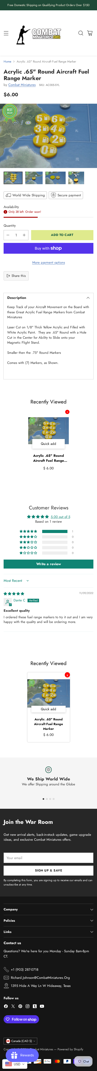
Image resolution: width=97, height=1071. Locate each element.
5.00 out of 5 (60, 516)
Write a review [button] (48, 564)
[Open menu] (6, 33)
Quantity (10, 225)
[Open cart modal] (89, 33)
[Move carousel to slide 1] (43, 799)
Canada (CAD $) (21, 1041)
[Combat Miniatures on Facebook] (6, 1007)
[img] (14, 593)
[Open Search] (80, 33)
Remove (67, 412)
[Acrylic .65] (48, 136)
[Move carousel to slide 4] (53, 799)
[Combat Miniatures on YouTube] (42, 1007)
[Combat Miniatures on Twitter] (13, 1007)
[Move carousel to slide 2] (47, 799)
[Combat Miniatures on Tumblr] (34, 1007)
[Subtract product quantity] (8, 235)
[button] (29, 531)
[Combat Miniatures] (40, 33)
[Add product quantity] (24, 235)
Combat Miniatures (22, 84)
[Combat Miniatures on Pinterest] (20, 1007)
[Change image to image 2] (33, 178)
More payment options (48, 262)
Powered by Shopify (70, 1049)
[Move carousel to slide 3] (50, 799)
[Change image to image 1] (13, 178)
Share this (19, 275)
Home (7, 61)
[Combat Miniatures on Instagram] (27, 1007)
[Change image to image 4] (76, 178)
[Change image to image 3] (55, 178)
